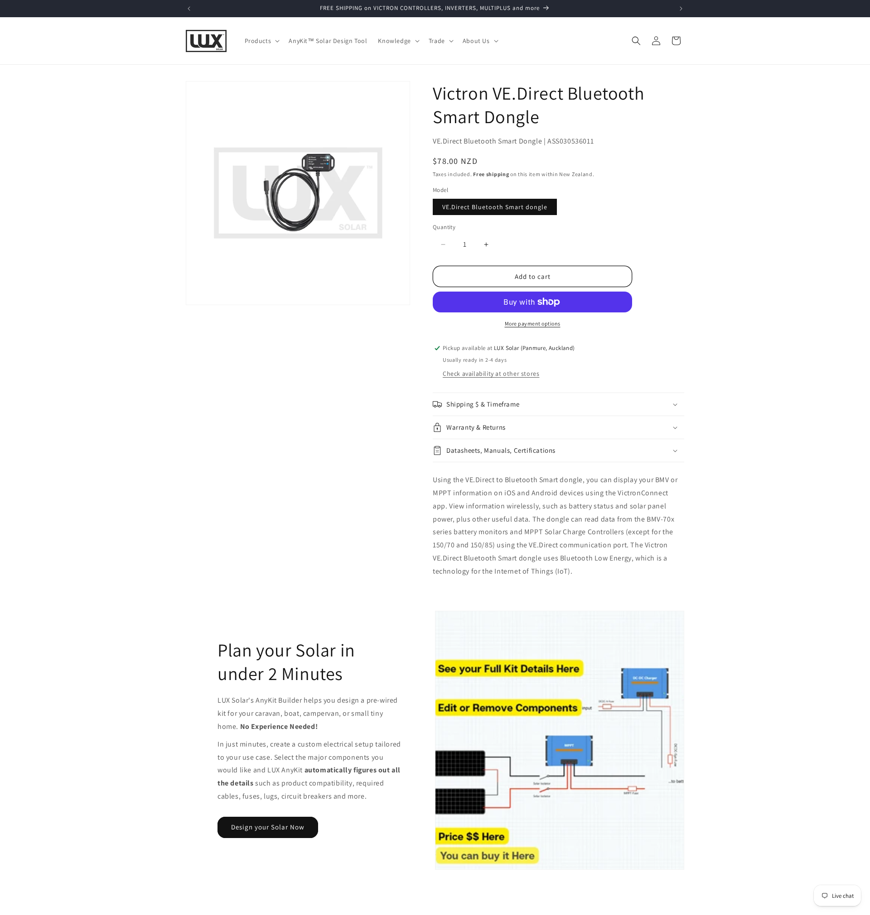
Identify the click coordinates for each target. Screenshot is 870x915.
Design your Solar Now (267, 827)
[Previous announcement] (189, 8)
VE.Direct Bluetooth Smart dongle (494, 207)
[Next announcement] (681, 8)
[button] (261, 40)
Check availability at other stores (491, 373)
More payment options (533, 323)
